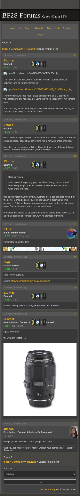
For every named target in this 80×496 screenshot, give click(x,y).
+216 (5, 326)
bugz (6, 262)
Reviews (30, 49)
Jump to (8, 468)
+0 (4, 436)
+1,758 (6, 236)
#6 (75, 287)
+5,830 (6, 67)
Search (28, 28)
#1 (75, 55)
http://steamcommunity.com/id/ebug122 (30, 281)
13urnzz (8, 60)
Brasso (8, 124)
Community (17, 49)
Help (57, 28)
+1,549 (6, 132)
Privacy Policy (48, 489)
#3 (75, 156)
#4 (75, 224)
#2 (75, 119)
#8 (75, 423)
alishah (8, 428)
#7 (75, 313)
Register (67, 28)
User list (39, 28)
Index (5, 49)
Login (40, 34)
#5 (75, 257)
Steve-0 (8, 318)
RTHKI (7, 229)
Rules (49, 28)
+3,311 (6, 269)
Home (12, 28)
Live (20, 28)
